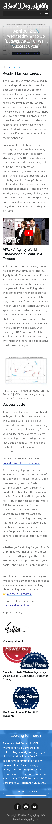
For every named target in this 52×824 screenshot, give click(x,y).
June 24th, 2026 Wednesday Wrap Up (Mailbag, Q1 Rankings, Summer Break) (26, 665)
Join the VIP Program (19, 594)
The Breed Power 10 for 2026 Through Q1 (26, 703)
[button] (41, 13)
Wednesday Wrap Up (29, 53)
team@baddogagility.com (18, 605)
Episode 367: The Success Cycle (21, 463)
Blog (15, 53)
